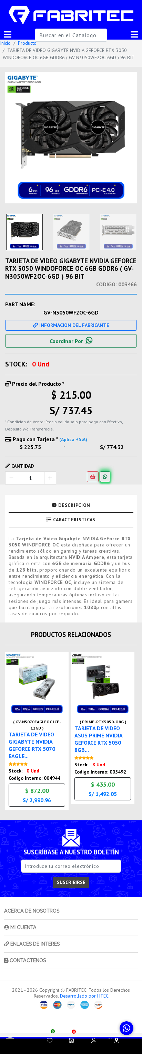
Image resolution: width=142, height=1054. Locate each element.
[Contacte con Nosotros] (116, 1040)
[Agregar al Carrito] (93, 476)
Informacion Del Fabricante (73, 325)
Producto (27, 43)
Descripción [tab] (73, 505)
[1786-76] (71, 137)
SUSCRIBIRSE (71, 882)
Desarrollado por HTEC (84, 996)
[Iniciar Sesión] (94, 1040)
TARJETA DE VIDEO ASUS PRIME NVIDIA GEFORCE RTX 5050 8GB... (98, 739)
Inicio (5, 43)
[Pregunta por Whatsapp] (105, 476)
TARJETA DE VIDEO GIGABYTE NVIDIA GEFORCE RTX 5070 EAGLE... (32, 745)
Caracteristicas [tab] (73, 520)
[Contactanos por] (126, 1028)
